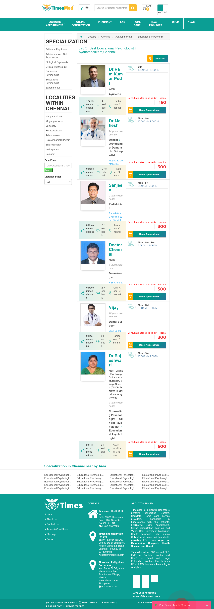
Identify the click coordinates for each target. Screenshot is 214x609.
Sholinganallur (53, 144)
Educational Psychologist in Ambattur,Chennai (123, 481)
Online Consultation (81, 23)
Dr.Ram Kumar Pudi (116, 76)
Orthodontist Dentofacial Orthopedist (116, 149)
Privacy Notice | (90, 602)
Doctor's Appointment (54, 23)
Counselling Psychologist (52, 73)
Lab (122, 21)
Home (50, 514)
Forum (175, 21)
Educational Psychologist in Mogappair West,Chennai (58, 478)
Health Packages (155, 23)
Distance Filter (52, 176)
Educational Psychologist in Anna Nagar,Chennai (90, 474)
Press (50, 539)
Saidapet (50, 154)
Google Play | (56, 606)
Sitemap (51, 534)
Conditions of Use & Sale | (62, 602)
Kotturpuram (52, 149)
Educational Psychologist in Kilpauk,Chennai (123, 474)
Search (48, 170)
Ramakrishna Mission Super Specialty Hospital (116, 218)
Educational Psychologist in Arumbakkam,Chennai (156, 474)
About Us (52, 519)
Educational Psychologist (52, 81)
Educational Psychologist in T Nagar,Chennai (58, 481)
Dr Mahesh (115, 123)
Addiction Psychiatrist (57, 49)
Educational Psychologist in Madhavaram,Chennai (156, 478)
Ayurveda (115, 94)
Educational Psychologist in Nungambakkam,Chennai (156, 481)
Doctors (92, 36)
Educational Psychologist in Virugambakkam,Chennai (156, 484)
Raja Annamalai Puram (58, 139)
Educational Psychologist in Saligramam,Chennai (123, 478)
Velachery (51, 125)
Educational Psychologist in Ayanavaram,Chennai (58, 488)
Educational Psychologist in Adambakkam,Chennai (156, 488)
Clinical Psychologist (56, 66)
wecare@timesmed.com (146, 596)
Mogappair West (54, 121)
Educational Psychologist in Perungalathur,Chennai (90, 478)
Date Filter (50, 160)
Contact (93, 503)
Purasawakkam (54, 130)
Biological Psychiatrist (57, 62)
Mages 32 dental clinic (116, 162)
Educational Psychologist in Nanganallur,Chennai (58, 474)
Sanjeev (115, 187)
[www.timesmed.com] (81, 36)
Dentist (113, 140)
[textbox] (111, 7)
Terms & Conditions (57, 529)
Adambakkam (53, 135)
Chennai (105, 36)
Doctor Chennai (115, 249)
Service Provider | (76, 606)
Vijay (114, 307)
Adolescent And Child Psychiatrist (57, 55)
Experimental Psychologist (53, 89)
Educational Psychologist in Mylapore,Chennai (90, 484)
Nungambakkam (54, 116)
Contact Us (53, 524)
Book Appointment (149, 109)
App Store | (110, 602)
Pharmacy (105, 21)
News (191, 21)
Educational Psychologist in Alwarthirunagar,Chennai (90, 488)
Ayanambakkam (124, 36)
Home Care (137, 23)
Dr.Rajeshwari (115, 360)
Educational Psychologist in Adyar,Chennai (123, 488)
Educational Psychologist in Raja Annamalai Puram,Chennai (58, 484)
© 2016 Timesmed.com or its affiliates (152, 603)
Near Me (160, 58)
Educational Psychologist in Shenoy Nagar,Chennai (90, 481)
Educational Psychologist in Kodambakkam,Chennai (123, 484)
